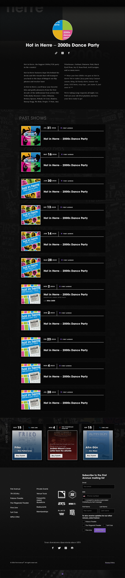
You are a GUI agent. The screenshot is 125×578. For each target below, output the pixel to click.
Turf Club (109, 525)
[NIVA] (72, 504)
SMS (83, 492)
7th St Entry (14, 494)
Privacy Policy (110, 562)
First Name (86, 507)
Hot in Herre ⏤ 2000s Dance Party (66, 139)
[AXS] (61, 503)
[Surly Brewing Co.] (72, 494)
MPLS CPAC (15, 517)
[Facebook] (69, 53)
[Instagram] (62, 53)
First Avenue (15, 489)
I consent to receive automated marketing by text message (95, 501)
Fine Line (88, 530)
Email (84, 482)
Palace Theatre (90, 522)
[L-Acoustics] (61, 494)
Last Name (103, 507)
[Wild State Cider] (72, 512)
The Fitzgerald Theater (93, 525)
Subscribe (100, 530)
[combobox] (84, 496)
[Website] (56, 53)
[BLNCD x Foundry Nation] (61, 512)
